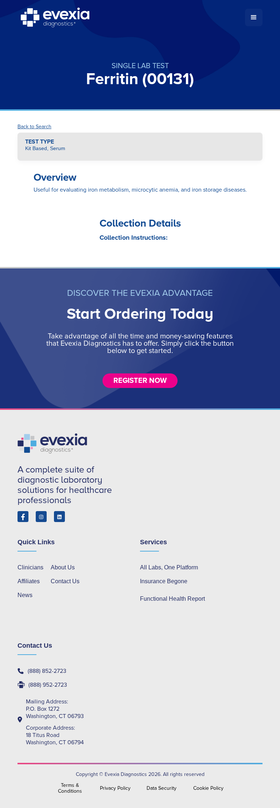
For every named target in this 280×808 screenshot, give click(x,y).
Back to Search (34, 127)
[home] (131, 17)
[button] (253, 17)
